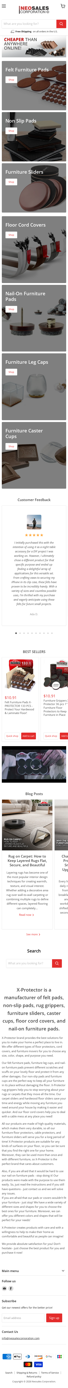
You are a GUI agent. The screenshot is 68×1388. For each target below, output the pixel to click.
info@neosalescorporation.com (21, 1338)
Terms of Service (50, 1372)
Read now (25, 915)
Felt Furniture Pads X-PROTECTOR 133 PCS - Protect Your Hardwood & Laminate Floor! (19, 707)
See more (32, 934)
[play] (34, 764)
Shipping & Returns (27, 1372)
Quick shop (12, 736)
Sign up (54, 1318)
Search (9, 1372)
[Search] (61, 24)
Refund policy (34, 1376)
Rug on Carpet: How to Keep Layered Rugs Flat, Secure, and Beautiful (27, 860)
